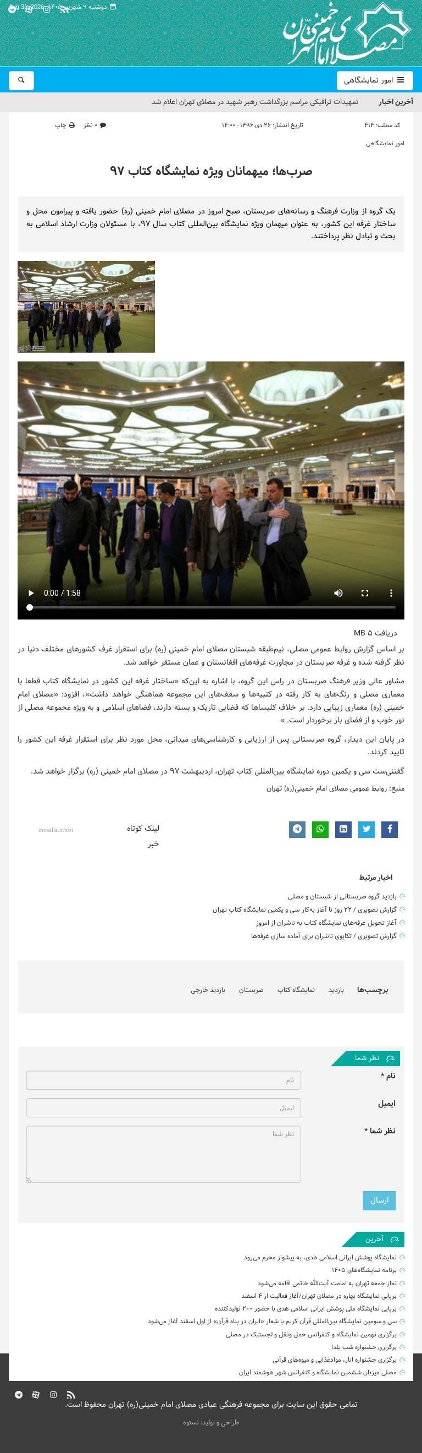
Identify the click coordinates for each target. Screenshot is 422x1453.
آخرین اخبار (396, 102)
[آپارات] (29, 8)
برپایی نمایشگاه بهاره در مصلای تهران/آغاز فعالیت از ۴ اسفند (319, 1296)
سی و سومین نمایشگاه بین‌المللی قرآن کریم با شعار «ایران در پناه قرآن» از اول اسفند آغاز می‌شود (272, 1321)
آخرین (374, 1239)
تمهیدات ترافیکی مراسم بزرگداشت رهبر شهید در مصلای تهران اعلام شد (255, 102)
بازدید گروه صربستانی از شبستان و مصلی (342, 896)
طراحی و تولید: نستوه (211, 1422)
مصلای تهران (330, 33)
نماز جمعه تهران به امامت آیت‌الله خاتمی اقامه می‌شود (327, 1283)
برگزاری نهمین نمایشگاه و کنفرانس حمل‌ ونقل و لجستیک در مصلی (311, 1334)
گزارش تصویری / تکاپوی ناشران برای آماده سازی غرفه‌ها (324, 936)
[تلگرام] (12, 8)
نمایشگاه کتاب (296, 990)
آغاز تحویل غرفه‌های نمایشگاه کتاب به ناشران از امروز (326, 923)
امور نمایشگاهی (369, 80)
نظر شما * (380, 1131)
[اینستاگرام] (46, 8)
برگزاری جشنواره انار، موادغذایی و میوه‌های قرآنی (335, 1360)
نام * (388, 1076)
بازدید (336, 990)
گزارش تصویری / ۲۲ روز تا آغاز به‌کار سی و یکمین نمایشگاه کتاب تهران (305, 909)
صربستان (251, 990)
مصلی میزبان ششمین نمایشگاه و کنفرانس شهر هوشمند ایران (318, 1372)
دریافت (375, 633)
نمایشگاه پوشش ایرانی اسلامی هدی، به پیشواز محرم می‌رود (320, 1257)
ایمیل (387, 1104)
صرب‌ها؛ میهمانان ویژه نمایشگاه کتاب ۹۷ (211, 172)
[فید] (64, 8)
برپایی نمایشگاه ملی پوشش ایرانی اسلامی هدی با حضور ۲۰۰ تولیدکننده (306, 1308)
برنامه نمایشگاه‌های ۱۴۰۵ (364, 1270)
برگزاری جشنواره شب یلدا (364, 1347)
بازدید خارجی (208, 990)
